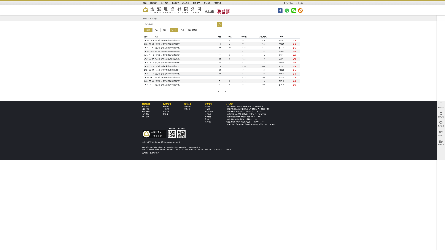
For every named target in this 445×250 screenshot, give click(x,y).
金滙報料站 (146, 111)
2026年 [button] (173, 30)
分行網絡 (145, 114)
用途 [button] (156, 30)
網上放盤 (166, 111)
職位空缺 (145, 117)
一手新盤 (166, 109)
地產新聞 (187, 106)
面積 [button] (164, 30)
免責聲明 (145, 153)
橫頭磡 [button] (147, 30)
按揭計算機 (209, 111)
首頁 (145, 18)
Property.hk (227, 149)
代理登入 (289, 3)
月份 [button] (182, 30)
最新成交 (153, 18)
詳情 (294, 40)
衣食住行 (208, 119)
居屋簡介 (208, 106)
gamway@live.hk (171, 142)
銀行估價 (208, 114)
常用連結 (208, 122)
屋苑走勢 (187, 109)
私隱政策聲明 (154, 153)
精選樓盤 (166, 106)
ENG (301, 3)
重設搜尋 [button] (191, 30)
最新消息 (145, 109)
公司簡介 (145, 106)
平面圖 (207, 109)
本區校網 (208, 117)
